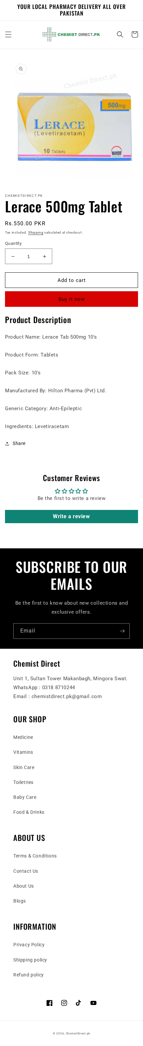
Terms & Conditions (35, 855)
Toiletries (23, 782)
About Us (23, 886)
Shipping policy (30, 960)
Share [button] (19, 443)
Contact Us (25, 871)
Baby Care (24, 797)
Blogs (19, 901)
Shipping (36, 232)
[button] (8, 34)
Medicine (23, 737)
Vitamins (23, 752)
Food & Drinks (29, 812)
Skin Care (23, 767)
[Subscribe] (122, 631)
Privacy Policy (29, 944)
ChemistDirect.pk (78, 1033)
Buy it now (72, 299)
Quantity (13, 243)
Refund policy (28, 974)
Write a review (71, 516)
